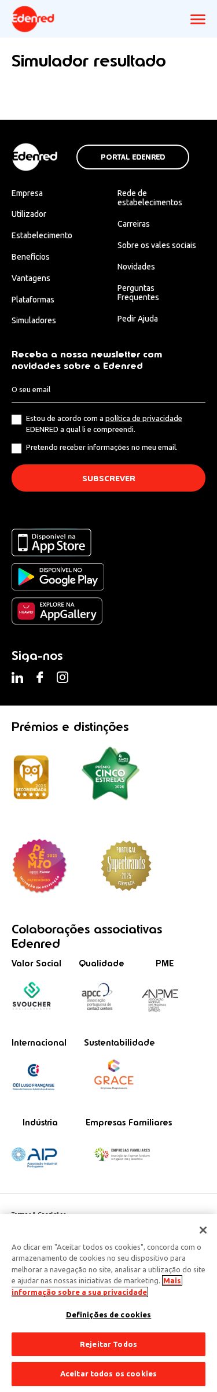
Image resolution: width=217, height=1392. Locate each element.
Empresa (27, 193)
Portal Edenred (133, 157)
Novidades (136, 266)
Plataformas (33, 299)
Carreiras (133, 223)
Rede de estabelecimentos (149, 198)
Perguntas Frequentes (138, 292)
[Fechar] (203, 1230)
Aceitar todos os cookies (108, 1373)
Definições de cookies (109, 1314)
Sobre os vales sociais (156, 245)
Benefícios (31, 256)
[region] (108, 1303)
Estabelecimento (42, 235)
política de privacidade (143, 418)
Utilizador (29, 214)
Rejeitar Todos (108, 1344)
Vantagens (31, 278)
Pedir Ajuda (137, 318)
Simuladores (34, 320)
